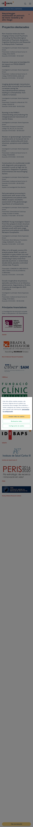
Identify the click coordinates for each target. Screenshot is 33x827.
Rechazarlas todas (16, 421)
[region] (16, 413)
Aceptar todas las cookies (16, 416)
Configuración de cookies (16, 426)
